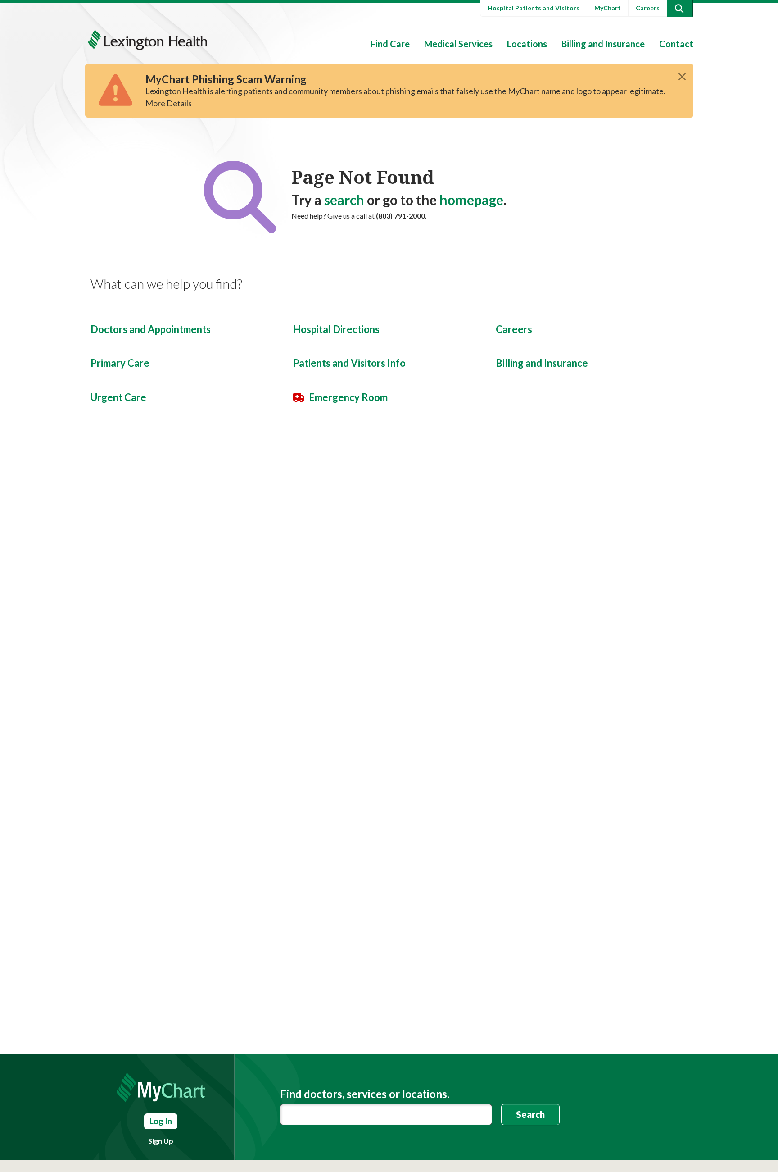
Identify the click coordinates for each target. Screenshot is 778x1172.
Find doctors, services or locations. (364, 1094)
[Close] (682, 76)
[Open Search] (679, 8)
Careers (648, 8)
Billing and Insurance (603, 43)
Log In (160, 1121)
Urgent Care (118, 397)
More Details (168, 103)
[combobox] (386, 1114)
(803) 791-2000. (401, 215)
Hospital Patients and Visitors (533, 8)
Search (530, 1114)
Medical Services (458, 43)
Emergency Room (348, 397)
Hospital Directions (336, 329)
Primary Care (119, 363)
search (344, 200)
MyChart (607, 8)
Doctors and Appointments (150, 329)
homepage (471, 200)
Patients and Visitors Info (349, 363)
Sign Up (160, 1140)
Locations (527, 43)
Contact (676, 43)
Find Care (390, 43)
